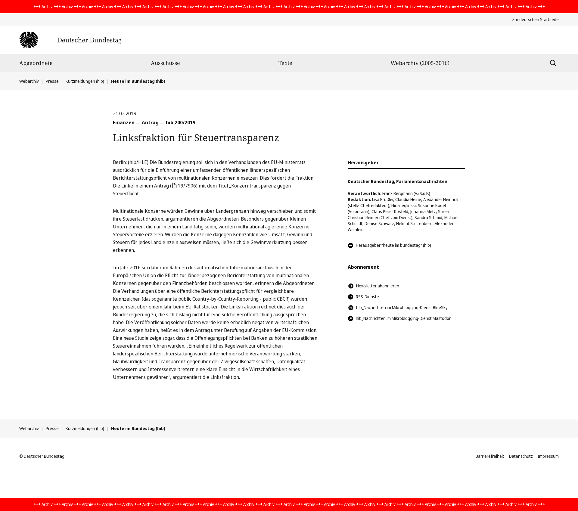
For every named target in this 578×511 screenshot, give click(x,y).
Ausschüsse (165, 63)
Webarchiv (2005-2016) (419, 63)
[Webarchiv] (70, 40)
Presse (52, 81)
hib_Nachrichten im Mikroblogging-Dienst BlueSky (402, 307)
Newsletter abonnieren (377, 286)
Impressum (548, 456)
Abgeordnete (36, 63)
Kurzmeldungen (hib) (85, 81)
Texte (285, 63)
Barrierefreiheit (490, 456)
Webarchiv (29, 81)
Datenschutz (521, 456)
